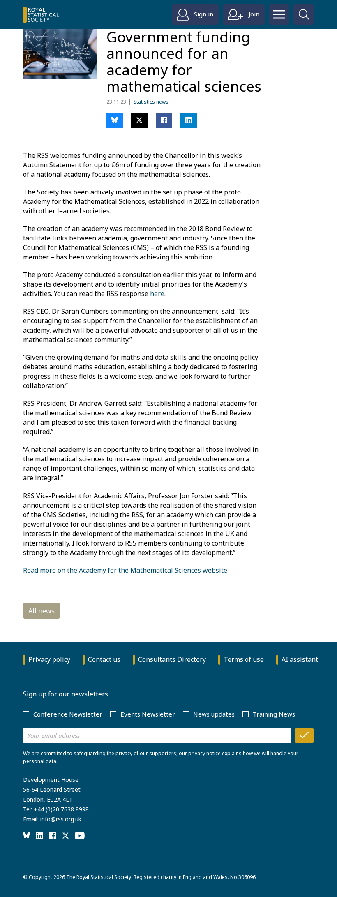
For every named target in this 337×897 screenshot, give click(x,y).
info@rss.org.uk (60, 819)
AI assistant (300, 659)
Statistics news (151, 101)
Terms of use (244, 659)
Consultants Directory (172, 659)
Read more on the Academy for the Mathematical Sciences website (125, 570)
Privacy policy (49, 659)
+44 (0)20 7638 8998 (61, 809)
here (157, 293)
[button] (114, 120)
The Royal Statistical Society (98, 877)
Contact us (104, 659)
